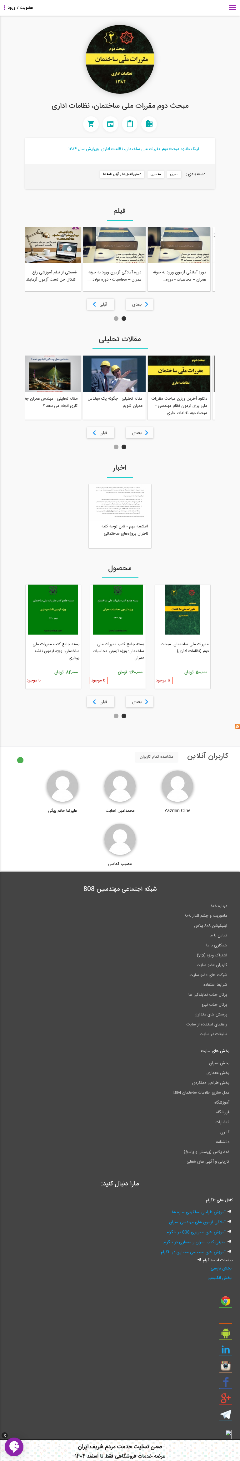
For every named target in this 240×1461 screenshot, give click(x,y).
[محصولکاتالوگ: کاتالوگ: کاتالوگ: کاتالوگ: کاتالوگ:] (91, 124)
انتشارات (222, 1122)
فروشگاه (222, 1112)
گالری (224, 1132)
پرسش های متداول (211, 1014)
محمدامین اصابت (120, 810)
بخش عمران (219, 1063)
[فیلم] (149, 124)
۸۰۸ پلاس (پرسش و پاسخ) (206, 1152)
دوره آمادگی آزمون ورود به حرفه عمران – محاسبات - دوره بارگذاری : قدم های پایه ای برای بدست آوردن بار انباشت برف (179, 276)
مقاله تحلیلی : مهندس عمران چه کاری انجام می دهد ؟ (51, 402)
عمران (174, 174)
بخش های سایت (215, 1051)
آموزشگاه (221, 1102)
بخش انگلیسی (220, 1277)
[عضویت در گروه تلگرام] (225, 1417)
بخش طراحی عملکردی (210, 1083)
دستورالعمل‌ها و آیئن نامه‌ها (122, 174)
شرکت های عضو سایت (208, 975)
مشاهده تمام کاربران (156, 756)
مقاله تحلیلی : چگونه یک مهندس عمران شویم (115, 402)
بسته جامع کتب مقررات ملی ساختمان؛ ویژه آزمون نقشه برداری (55, 651)
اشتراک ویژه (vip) (212, 955)
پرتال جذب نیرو (214, 1004)
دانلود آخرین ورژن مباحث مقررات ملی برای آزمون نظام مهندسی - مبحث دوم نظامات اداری (179, 405)
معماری (156, 174)
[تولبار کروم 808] (225, 1303)
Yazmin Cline (177, 810)
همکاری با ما (216, 945)
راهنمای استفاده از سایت (206, 1024)
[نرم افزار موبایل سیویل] (225, 1336)
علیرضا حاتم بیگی (62, 810)
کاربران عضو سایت (212, 965)
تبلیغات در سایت (213, 1034)
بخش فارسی (221, 1268)
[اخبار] (110, 124)
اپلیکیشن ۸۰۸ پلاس (210, 925)
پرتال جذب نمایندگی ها (207, 994)
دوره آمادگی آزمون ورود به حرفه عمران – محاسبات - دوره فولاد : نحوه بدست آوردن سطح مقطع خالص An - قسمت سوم (114, 276)
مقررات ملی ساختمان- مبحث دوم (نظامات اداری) (185, 648)
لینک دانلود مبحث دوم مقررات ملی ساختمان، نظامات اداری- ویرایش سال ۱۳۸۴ (133, 149)
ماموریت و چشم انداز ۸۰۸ (206, 915)
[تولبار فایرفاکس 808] (225, 1319)
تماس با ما (218, 935)
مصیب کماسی (120, 863)
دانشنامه (222, 1142)
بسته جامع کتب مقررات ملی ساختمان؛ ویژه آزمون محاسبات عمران (118, 651)
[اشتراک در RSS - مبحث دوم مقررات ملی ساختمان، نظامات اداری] (237, 728)
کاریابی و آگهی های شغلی (208, 1161)
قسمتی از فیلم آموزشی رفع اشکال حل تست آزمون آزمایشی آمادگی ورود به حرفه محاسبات (50, 276)
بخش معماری (218, 1073)
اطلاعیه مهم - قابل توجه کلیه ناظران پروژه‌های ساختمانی (125, 530)
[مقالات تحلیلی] (130, 124)
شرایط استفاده (215, 984)
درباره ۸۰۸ (219, 906)
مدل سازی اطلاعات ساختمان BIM (201, 1092)
